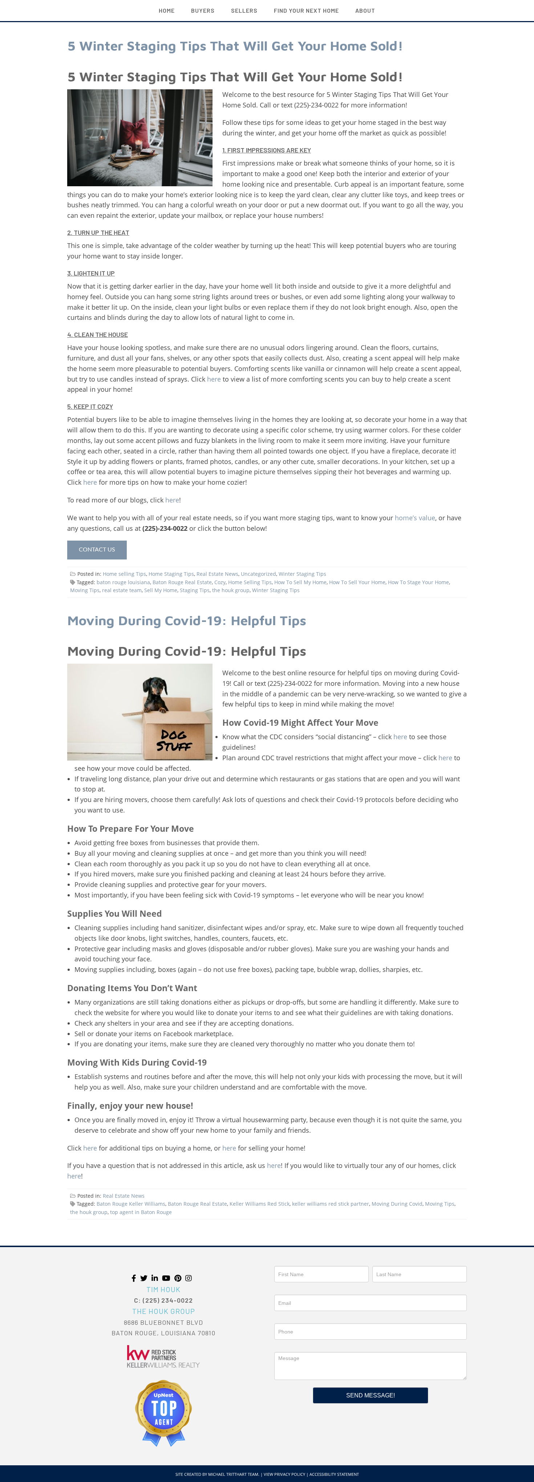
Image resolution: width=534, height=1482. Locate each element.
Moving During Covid (397, 1203)
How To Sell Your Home (357, 582)
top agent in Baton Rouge (141, 1212)
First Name (287, 1261)
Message (285, 1347)
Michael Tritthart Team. (233, 1474)
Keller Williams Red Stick (260, 1203)
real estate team (122, 590)
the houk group (231, 590)
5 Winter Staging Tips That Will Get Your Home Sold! (235, 45)
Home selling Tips (124, 573)
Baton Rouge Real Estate (182, 582)
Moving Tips (85, 590)
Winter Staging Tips (302, 573)
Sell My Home (160, 590)
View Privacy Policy (284, 1474)
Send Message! (370, 1395)
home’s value (415, 517)
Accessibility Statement (334, 1474)
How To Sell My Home (300, 582)
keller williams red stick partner (330, 1203)
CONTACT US (97, 550)
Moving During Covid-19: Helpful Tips (186, 620)
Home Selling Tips (250, 582)
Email (281, 1289)
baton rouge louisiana (123, 582)
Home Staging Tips (171, 573)
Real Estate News (217, 573)
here (214, 379)
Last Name (385, 1261)
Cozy (220, 582)
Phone (282, 1318)
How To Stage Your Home (418, 582)
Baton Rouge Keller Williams (131, 1203)
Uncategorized (258, 573)
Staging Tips (195, 590)
